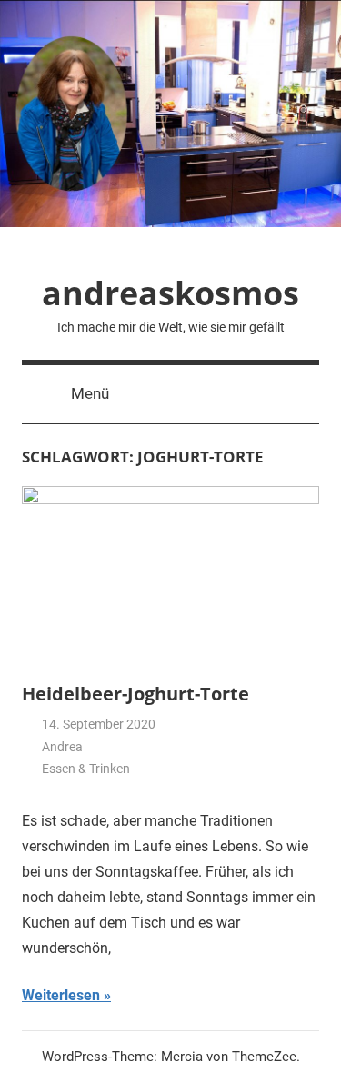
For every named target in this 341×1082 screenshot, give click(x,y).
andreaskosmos (170, 293)
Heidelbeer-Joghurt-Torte (135, 693)
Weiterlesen (61, 995)
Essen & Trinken (86, 768)
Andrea (62, 747)
